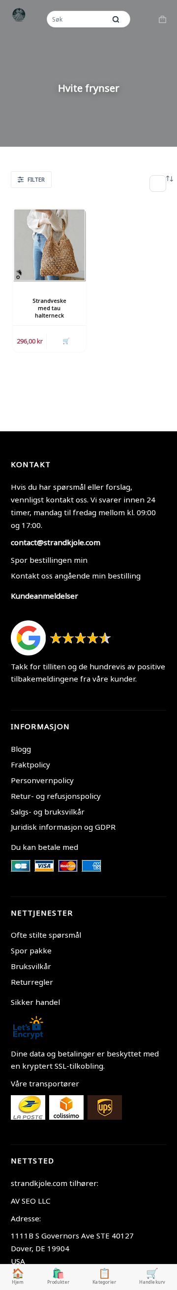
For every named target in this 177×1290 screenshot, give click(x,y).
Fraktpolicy (30, 764)
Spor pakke (31, 950)
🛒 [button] (66, 341)
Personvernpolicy (42, 780)
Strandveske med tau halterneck (49, 308)
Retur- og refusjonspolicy (56, 796)
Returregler (32, 982)
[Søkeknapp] (115, 19)
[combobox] (77, 19)
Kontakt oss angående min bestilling (76, 575)
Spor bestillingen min (49, 560)
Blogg (21, 749)
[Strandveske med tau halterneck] (49, 244)
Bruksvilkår (31, 966)
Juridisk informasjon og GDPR (63, 827)
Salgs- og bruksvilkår (48, 811)
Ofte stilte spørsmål (46, 935)
